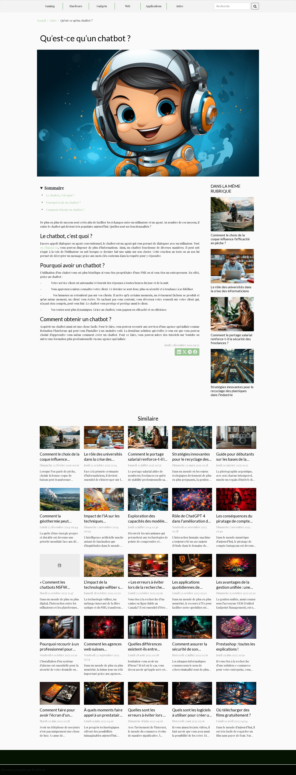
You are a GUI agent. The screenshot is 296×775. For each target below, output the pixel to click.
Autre (179, 6)
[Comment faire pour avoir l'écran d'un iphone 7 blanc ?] (60, 693)
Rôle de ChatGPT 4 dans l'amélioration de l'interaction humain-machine (191, 523)
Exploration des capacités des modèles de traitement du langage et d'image (147, 523)
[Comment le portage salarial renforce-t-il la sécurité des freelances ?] (232, 314)
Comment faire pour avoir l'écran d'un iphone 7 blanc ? (57, 715)
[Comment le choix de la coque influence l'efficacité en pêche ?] (232, 214)
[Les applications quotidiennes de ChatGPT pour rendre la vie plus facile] (192, 565)
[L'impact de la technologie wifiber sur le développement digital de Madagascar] (104, 565)
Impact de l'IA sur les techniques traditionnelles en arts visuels (103, 523)
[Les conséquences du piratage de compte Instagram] (236, 499)
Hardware (76, 6)
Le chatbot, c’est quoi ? (60, 195)
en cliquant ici (49, 247)
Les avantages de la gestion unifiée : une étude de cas (233, 587)
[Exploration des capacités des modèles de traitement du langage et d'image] (148, 499)
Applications (153, 6)
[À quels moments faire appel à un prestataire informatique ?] (104, 693)
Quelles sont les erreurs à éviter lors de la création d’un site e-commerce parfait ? (147, 717)
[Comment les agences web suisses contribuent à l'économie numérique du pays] (104, 627)
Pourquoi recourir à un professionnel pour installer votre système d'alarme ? (59, 651)
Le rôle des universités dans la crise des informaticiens (231, 289)
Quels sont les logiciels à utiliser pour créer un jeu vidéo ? (191, 715)
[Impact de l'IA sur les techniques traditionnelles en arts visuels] (104, 499)
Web (127, 6)
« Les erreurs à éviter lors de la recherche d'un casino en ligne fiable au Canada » (146, 590)
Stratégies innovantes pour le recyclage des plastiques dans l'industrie (232, 391)
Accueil (41, 20)
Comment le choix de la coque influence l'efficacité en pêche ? (230, 239)
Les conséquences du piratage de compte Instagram (234, 521)
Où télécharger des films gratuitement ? (233, 712)
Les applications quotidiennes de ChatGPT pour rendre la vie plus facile (191, 590)
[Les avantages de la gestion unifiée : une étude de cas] (236, 565)
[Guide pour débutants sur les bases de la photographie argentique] (236, 437)
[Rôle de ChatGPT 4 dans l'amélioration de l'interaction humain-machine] (192, 499)
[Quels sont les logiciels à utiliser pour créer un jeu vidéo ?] (192, 693)
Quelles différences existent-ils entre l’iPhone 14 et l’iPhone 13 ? (145, 651)
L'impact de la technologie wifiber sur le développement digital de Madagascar (104, 590)
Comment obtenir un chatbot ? (65, 209)
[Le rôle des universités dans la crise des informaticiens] (232, 266)
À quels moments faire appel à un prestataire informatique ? (103, 715)
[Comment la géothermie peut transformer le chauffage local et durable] (60, 499)
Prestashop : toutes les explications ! (235, 646)
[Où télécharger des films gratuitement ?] (236, 693)
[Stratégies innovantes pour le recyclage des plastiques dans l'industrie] (232, 365)
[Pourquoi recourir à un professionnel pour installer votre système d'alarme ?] (60, 627)
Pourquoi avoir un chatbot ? (63, 202)
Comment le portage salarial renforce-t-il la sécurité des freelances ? (231, 339)
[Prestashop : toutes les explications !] (236, 627)
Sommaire (54, 188)
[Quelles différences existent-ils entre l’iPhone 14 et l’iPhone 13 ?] (148, 627)
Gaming (50, 6)
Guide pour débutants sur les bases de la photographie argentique (235, 462)
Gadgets (102, 6)
